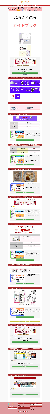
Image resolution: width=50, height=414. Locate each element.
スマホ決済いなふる (19, 409)
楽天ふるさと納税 (25, 74)
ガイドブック (37, 5)
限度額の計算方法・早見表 (30, 107)
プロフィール (27, 5)
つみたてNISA (32, 408)
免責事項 (19, 405)
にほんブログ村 (28, 411)
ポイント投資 (23, 5)
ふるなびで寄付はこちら (25, 366)
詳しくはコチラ (24, 164)
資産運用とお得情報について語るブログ (11, 406)
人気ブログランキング (22, 411)
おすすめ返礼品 (13, 107)
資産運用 (13, 5)
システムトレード (18, 5)
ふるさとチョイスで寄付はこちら (24, 394)
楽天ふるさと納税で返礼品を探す (24, 72)
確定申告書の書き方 (29, 108)
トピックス (32, 5)
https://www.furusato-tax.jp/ (16, 389)
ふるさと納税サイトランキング (14, 108)
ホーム (18, 404)
